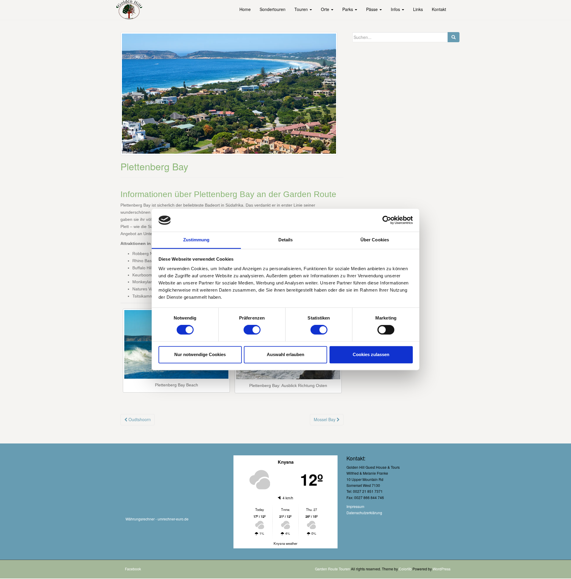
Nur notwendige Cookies (200, 354)
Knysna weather (285, 543)
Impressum (355, 506)
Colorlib (405, 568)
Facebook (133, 568)
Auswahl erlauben (285, 354)
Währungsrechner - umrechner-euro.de (157, 518)
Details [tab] (285, 239)
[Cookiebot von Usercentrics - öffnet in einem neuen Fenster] (387, 220)
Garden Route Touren (332, 568)
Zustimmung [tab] (196, 239)
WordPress (442, 568)
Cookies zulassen (371, 354)
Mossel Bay (325, 419)
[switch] (252, 330)
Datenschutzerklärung (364, 512)
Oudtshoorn (139, 419)
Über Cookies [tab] (374, 239)
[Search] (453, 37)
